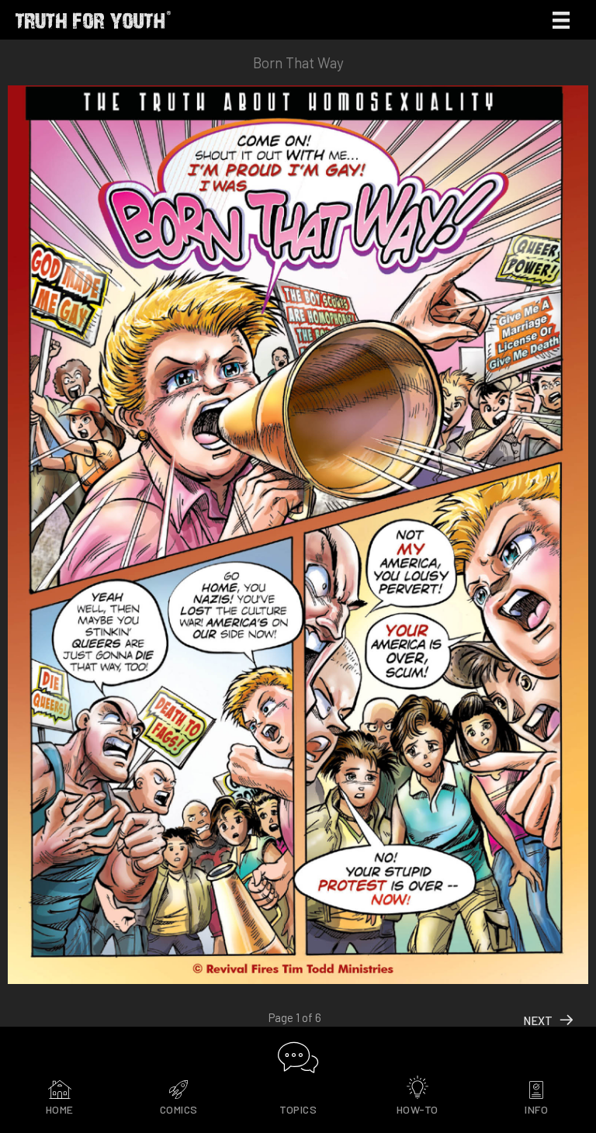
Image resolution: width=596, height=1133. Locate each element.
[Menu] (561, 20)
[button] (298, 1057)
